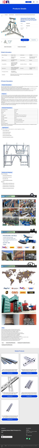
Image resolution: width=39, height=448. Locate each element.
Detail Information (7, 46)
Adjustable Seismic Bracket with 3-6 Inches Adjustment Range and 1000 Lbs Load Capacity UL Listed (29, 370)
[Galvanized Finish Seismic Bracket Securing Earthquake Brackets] (12, 27)
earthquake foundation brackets (24, 342)
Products (6, 14)
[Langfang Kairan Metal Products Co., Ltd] (6, 2)
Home (2, 14)
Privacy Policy (2, 446)
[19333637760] (27, 438)
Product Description (22, 46)
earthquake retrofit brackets (7, 344)
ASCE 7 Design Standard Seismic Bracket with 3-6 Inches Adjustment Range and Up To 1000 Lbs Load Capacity (10, 370)
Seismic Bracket (11, 14)
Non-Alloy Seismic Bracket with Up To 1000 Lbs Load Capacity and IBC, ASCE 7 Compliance (10, 393)
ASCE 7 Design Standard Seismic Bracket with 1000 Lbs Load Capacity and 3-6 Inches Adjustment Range (29, 393)
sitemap (6, 445)
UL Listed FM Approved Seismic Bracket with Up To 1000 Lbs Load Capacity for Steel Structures (10, 417)
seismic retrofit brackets (10, 342)
